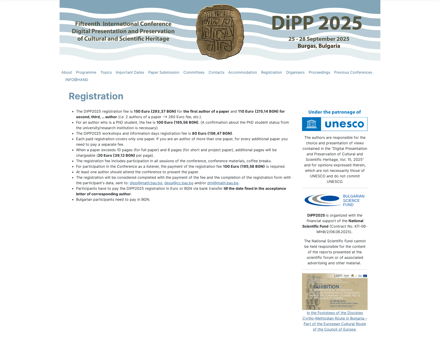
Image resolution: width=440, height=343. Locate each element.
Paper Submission (163, 72)
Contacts (216, 72)
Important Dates (130, 72)
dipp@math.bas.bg (146, 183)
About (66, 72)
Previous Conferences (353, 72)
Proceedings (319, 72)
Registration (271, 72)
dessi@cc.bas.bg (178, 183)
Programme (86, 72)
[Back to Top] (432, 334)
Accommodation (242, 72)
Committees (193, 72)
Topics (106, 72)
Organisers (295, 72)
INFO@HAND (77, 79)
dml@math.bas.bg (222, 183)
